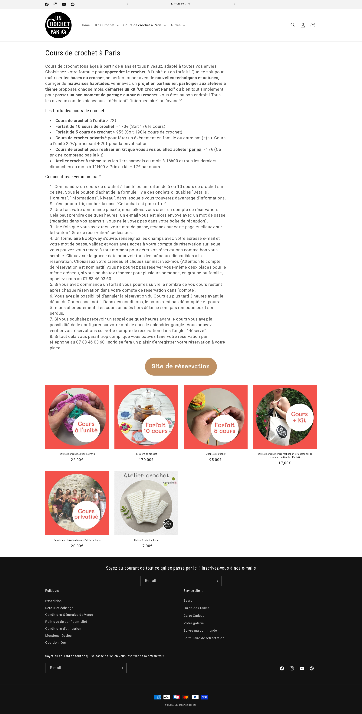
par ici (195, 149)
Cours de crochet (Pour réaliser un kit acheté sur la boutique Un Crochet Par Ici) (285, 455)
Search (189, 600)
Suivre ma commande (200, 630)
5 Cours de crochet (216, 453)
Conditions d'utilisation (63, 628)
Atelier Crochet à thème (146, 540)
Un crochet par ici (185, 704)
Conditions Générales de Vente (69, 615)
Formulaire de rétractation (204, 638)
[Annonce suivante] (234, 4)
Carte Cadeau (194, 615)
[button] (107, 25)
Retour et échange (59, 608)
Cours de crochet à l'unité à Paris (77, 453)
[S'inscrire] (217, 581)
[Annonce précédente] (127, 4)
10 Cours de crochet (146, 453)
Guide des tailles (196, 608)
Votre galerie (194, 623)
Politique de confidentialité (66, 622)
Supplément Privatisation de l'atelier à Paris (77, 540)
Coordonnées (55, 642)
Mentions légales (58, 635)
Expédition (53, 601)
